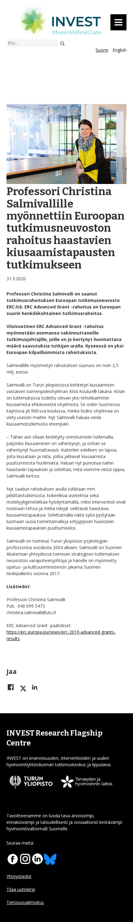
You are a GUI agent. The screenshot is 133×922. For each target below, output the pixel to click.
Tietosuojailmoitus (25, 902)
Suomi (102, 50)
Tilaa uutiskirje (20, 889)
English (120, 50)
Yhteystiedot (19, 876)
